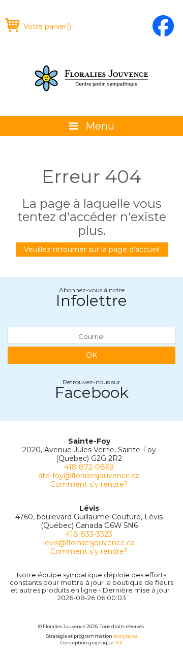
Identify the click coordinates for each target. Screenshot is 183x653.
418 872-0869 (89, 467)
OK (91, 355)
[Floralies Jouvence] (91, 78)
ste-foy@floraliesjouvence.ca (89, 475)
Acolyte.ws (125, 636)
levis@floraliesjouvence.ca (89, 542)
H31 (118, 642)
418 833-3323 (89, 534)
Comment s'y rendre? (89, 484)
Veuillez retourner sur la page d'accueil (92, 249)
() (47, 26)
